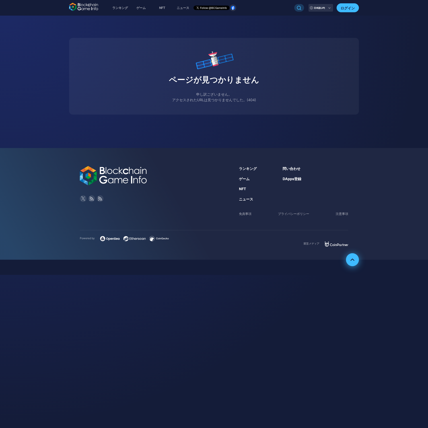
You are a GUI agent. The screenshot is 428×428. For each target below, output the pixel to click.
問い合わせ (291, 168)
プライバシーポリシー (293, 214)
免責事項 (245, 214)
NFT (162, 8)
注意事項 (342, 214)
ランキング (120, 8)
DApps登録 (292, 179)
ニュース (246, 199)
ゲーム (141, 8)
